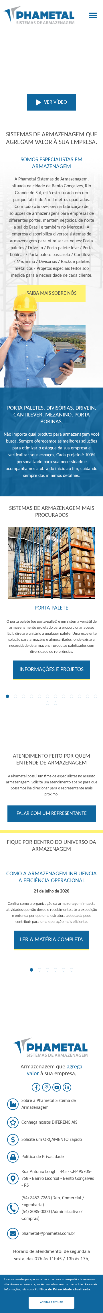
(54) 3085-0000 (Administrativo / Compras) (51, 1215)
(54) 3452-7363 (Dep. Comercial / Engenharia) (52, 1201)
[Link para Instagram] (46, 1087)
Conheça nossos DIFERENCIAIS (49, 1122)
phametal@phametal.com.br (48, 1233)
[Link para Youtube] (56, 1087)
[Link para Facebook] (36, 1087)
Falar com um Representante (52, 813)
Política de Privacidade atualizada (62, 1289)
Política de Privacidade (42, 1157)
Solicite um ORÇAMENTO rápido (51, 1139)
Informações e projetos (51, 670)
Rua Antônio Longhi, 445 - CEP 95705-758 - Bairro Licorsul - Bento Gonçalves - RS (57, 1178)
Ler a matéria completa (51, 940)
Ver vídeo (55, 102)
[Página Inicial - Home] (38, 15)
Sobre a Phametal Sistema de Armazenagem (48, 1104)
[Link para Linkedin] (67, 1087)
